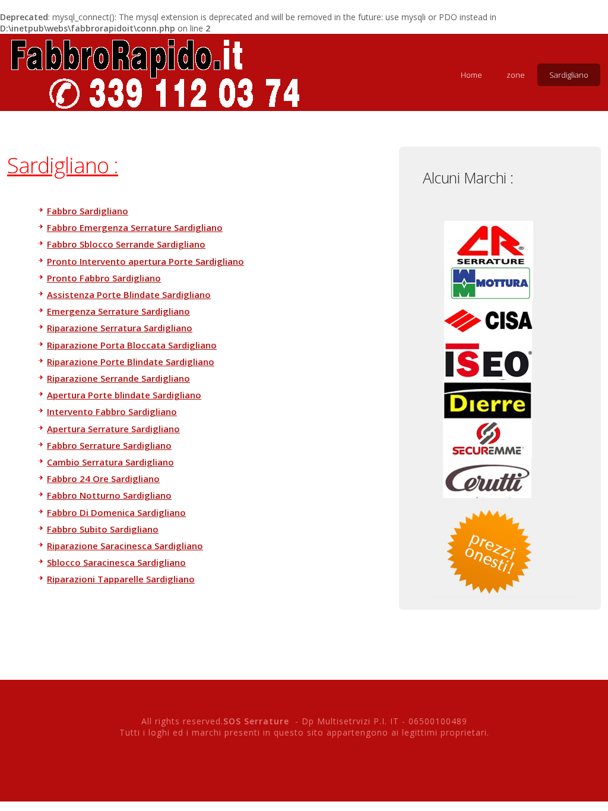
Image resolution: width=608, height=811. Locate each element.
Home (471, 74)
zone (515, 74)
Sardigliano (568, 74)
